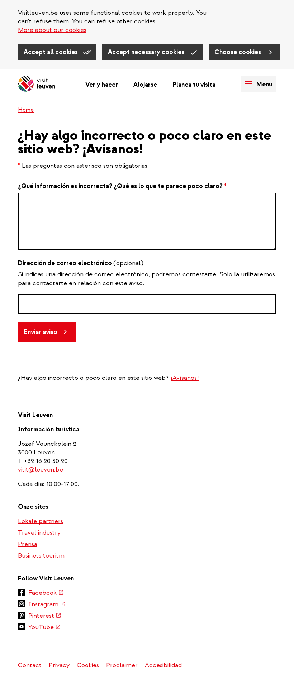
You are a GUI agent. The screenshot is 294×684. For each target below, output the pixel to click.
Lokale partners (40, 521)
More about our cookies (52, 30)
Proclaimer (122, 665)
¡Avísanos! (184, 378)
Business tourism (41, 555)
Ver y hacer (101, 85)
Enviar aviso (40, 332)
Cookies (88, 665)
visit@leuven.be (40, 469)
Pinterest (44, 616)
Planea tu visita (193, 85)
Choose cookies (238, 52)
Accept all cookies (51, 52)
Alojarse (145, 85)
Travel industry (39, 532)
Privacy (59, 665)
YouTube (44, 627)
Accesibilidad (163, 665)
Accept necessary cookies (147, 52)
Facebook (46, 593)
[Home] (36, 84)
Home (26, 110)
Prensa (27, 544)
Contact (30, 665)
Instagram (47, 604)
